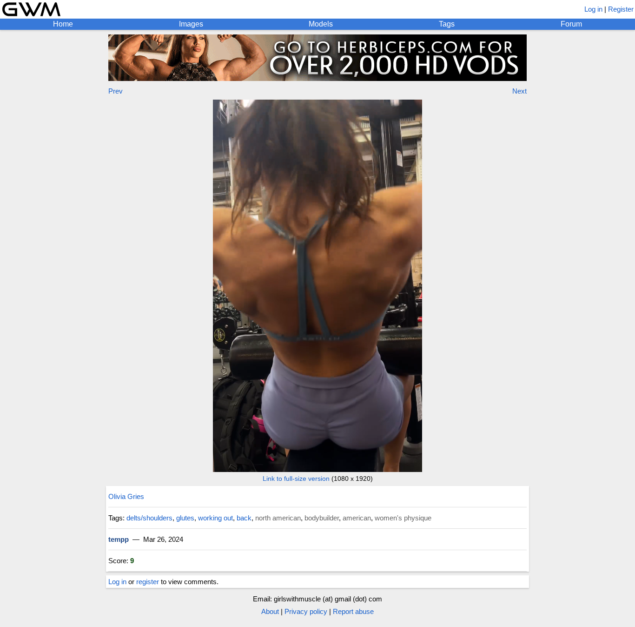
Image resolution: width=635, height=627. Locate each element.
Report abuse (353, 611)
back (244, 518)
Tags (447, 24)
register (147, 582)
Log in (593, 9)
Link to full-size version (296, 478)
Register (621, 9)
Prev (115, 91)
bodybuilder (321, 518)
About (270, 611)
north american (278, 518)
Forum (571, 24)
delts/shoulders (149, 518)
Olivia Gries (126, 496)
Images (191, 24)
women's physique (403, 518)
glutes (185, 518)
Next (519, 91)
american (357, 518)
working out (215, 518)
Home (63, 24)
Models (321, 24)
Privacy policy (305, 611)
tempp (118, 539)
